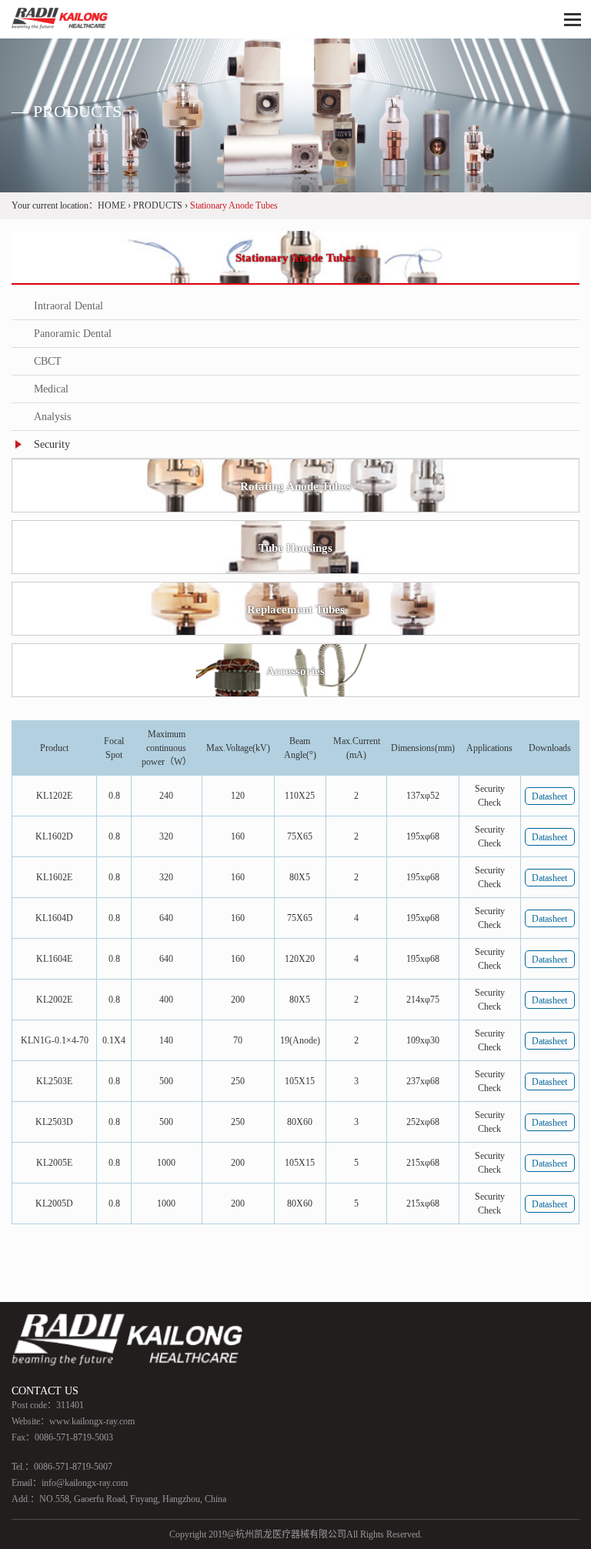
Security (52, 444)
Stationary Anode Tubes (295, 258)
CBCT (48, 361)
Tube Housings (295, 548)
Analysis (52, 416)
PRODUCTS (157, 205)
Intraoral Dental (68, 306)
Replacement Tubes (296, 609)
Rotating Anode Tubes (295, 486)
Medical (51, 389)
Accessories (295, 671)
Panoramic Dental (73, 333)
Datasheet (549, 796)
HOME (111, 205)
